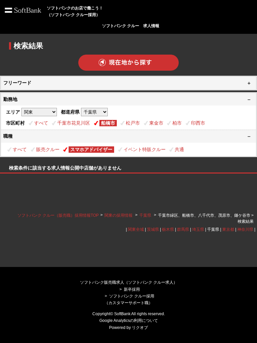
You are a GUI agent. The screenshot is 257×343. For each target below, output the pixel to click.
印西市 (198, 123)
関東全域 (136, 229)
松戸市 (133, 123)
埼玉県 (198, 229)
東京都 (228, 229)
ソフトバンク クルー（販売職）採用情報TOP (58, 215)
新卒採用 (132, 289)
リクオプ (140, 327)
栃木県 (168, 229)
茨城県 (153, 229)
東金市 (156, 123)
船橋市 (108, 123)
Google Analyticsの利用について (128, 320)
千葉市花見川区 (73, 123)
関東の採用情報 (119, 215)
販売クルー (48, 149)
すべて (41, 123)
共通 (179, 149)
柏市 (177, 123)
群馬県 (183, 229)
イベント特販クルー (144, 149)
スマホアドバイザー (91, 149)
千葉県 (145, 215)
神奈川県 (245, 229)
